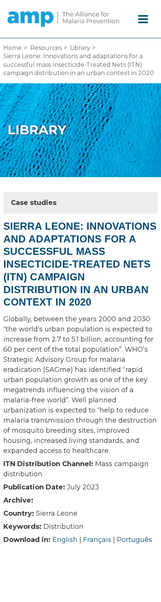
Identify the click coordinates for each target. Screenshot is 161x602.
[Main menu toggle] (143, 19)
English (65, 540)
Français (97, 540)
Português (134, 540)
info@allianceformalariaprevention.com (80, 578)
